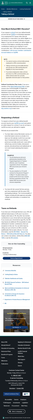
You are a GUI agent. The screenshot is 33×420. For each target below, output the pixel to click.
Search (20, 366)
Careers (16, 400)
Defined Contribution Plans (12, 394)
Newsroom (7, 406)
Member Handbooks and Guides (14, 278)
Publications (4, 364)
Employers (23, 400)
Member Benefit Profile (24, 348)
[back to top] (29, 416)
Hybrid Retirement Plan (17, 87)
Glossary (20, 363)
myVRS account (19, 123)
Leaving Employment (25, 9)
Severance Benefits (10, 271)
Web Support (21, 359)
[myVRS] (26, 394)
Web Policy (24, 406)
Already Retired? (5, 345)
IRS (5, 303)
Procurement (15, 406)
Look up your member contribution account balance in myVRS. (16, 51)
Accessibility (8, 400)
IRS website (14, 238)
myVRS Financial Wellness (22, 352)
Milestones (4, 361)
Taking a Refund (7, 12)
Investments (16, 403)
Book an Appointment (16, 258)
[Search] (26, 3)
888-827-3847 (17, 375)
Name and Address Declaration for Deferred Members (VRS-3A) (17, 289)
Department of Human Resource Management (17, 300)
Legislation (25, 403)
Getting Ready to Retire (11, 274)
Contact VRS (20, 388)
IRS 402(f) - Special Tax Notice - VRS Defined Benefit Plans (14, 233)
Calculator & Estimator (24, 345)
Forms (3, 358)
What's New (21, 356)
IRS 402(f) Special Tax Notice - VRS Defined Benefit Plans (17, 283)
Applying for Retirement (24, 342)
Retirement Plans (6, 351)
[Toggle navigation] (30, 3)
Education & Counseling (7, 348)
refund (13, 32)
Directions (12, 388)
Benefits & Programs (7, 355)
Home (3, 9)
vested (13, 34)
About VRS (4, 342)
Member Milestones (12, 9)
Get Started (15, 327)
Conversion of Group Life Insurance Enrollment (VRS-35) (14, 295)
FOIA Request (7, 403)
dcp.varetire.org (6, 108)
